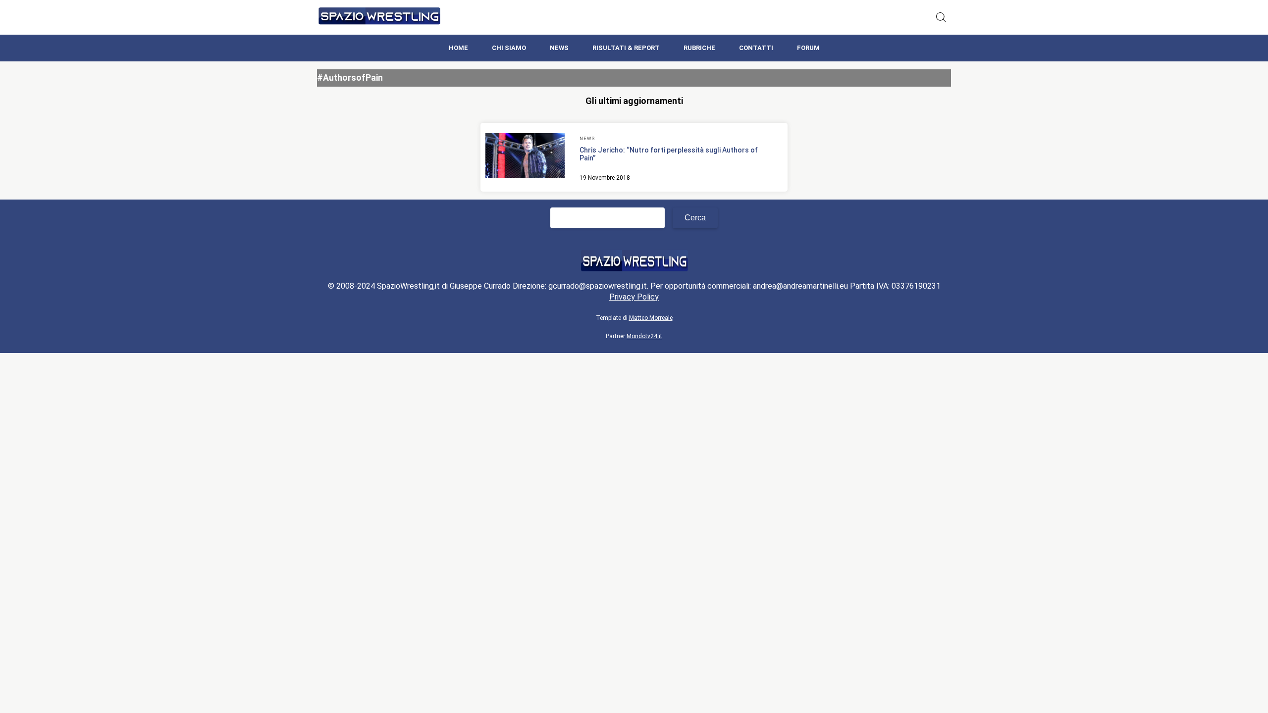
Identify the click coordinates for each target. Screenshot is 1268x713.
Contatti (756, 47)
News (559, 47)
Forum (808, 47)
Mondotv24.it (644, 336)
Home (458, 47)
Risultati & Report (626, 47)
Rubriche (699, 47)
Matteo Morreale (651, 317)
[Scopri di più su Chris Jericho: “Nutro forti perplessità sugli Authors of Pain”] (525, 157)
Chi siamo (509, 47)
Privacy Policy (634, 297)
